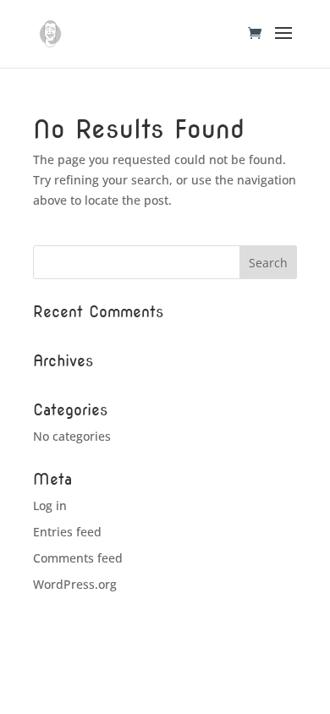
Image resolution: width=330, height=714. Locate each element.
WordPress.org (75, 584)
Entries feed (67, 532)
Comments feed (78, 558)
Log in (50, 505)
